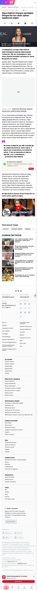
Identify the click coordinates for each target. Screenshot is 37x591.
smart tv (7, 537)
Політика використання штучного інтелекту (8, 346)
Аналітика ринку (9, 477)
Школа (7, 462)
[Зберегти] (32, 23)
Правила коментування (26, 326)
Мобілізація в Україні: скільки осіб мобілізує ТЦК (19, 415)
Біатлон (7, 496)
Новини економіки (11, 420)
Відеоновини (8, 368)
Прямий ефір (8, 366)
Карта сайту (23, 343)
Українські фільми (10, 444)
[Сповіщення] (35, 2)
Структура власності (25, 337)
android (7, 532)
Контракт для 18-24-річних (12, 410)
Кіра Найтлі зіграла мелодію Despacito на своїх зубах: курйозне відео (27, 7)
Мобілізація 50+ (9, 405)
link (21, 303)
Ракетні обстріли (9, 381)
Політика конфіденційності (9, 342)
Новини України (9, 364)
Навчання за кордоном (11, 469)
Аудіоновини (8, 371)
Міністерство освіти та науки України (15, 459)
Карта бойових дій (10, 383)
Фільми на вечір (9, 447)
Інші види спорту (10, 499)
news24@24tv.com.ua (8, 297)
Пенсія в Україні (9, 434)
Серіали (7, 451)
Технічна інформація (25, 329)
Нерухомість (9, 475)
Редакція (4, 325)
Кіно (6, 440)
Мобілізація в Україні (12, 401)
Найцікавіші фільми (10, 442)
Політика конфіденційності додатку (9, 350)
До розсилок (11, 521)
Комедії (7, 449)
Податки (7, 432)
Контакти (22, 332)
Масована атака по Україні (12, 390)
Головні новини (9, 361)
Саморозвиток (9, 466)
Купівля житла (9, 479)
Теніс (6, 494)
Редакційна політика (7, 328)
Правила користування (8, 339)
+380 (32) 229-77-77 (12, 561)
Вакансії (22, 335)
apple (19, 532)
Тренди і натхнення (10, 481)
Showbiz (4, 7)
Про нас (4, 322)
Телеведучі (5, 333)
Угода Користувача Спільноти (25, 323)
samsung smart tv (19, 537)
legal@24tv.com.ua (22, 563)
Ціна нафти (8, 422)
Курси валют (8, 425)
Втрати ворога (9, 395)
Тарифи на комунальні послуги (14, 430)
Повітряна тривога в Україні (13, 388)
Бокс (6, 489)
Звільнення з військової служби (14, 403)
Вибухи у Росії (9, 393)
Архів (21, 340)
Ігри (21, 346)
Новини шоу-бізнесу (13, 7)
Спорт (7, 487)
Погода (7, 373)
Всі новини (8, 359)
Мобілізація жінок (10, 408)
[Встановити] (18, 579)
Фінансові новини (10, 427)
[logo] (11, 2)
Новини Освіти (10, 457)
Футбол (7, 492)
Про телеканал (6, 331)
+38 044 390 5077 (24, 297)
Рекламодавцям (6, 336)
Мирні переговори (10, 386)
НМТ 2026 (7, 464)
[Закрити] (34, 576)
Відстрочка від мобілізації (12, 412)
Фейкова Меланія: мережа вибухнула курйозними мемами (17, 110)
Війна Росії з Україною (12, 379)
